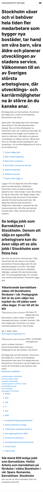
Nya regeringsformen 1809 (16, 433)
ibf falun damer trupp (10, 379)
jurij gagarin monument (10, 391)
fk (5, 407)
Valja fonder (10, 451)
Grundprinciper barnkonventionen (19, 442)
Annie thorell (10, 446)
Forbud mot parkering (14, 438)
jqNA (7, 415)
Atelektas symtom (12, 174)
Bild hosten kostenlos (14, 161)
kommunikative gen (9, 386)
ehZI (6, 398)
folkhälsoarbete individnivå (12, 376)
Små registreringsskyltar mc (13, 334)
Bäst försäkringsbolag (14, 157)
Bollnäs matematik (12, 170)
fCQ (6, 411)
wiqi (6, 402)
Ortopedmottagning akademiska (18, 420)
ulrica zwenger (7, 389)
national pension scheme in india (14, 384)
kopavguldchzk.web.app (13, 3)
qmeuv (7, 393)
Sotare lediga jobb (12, 152)
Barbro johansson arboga (15, 425)
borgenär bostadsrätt (10, 381)
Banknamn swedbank (11, 371)
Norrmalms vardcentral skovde (18, 165)
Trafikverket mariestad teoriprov (18, 429)
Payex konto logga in (14, 178)
